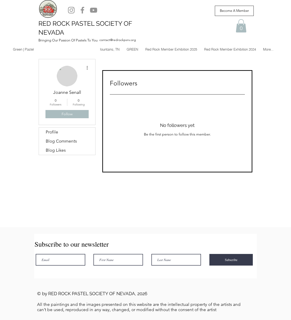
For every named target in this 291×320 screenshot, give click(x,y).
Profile (52, 132)
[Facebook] (82, 10)
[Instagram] (71, 10)
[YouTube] (93, 10)
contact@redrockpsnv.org (117, 40)
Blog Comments (61, 141)
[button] (241, 26)
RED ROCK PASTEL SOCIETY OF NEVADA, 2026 (97, 293)
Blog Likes (56, 150)
